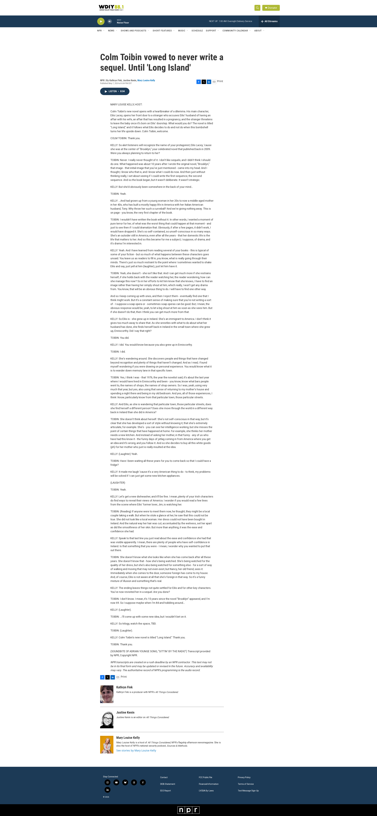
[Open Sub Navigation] (104, 30)
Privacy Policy (244, 777)
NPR (99, 30)
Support (211, 30)
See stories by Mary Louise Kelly (136, 750)
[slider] (114, 21)
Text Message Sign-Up (248, 791)
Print (220, 81)
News (111, 30)
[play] (101, 21)
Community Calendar (235, 30)
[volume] (109, 21)
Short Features (162, 30)
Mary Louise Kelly (146, 80)
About (258, 30)
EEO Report (165, 791)
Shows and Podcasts (133, 30)
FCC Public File (205, 777)
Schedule (197, 30)
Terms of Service (246, 784)
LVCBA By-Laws (206, 791)
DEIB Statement (167, 784)
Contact (164, 777)
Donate (272, 7)
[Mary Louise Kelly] (106, 745)
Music (181, 30)
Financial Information (209, 784)
